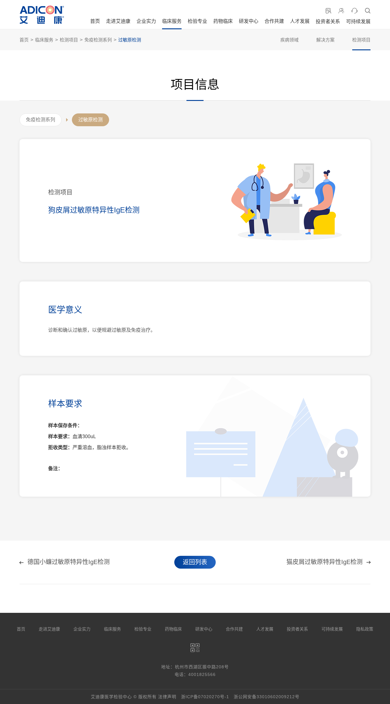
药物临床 (223, 21)
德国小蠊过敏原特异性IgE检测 (68, 562)
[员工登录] (328, 11)
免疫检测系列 (98, 39)
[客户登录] (341, 11)
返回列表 (195, 562)
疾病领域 (289, 39)
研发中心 (248, 21)
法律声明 (167, 696)
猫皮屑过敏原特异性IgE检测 (324, 562)
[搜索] (367, 11)
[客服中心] (354, 11)
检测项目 (69, 39)
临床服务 (172, 21)
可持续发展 (358, 21)
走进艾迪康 (118, 21)
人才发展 (300, 21)
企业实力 (146, 21)
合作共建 (274, 21)
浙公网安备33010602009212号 (267, 696)
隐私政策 (364, 629)
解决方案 (325, 39)
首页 (95, 21)
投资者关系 (328, 21)
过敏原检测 (129, 39)
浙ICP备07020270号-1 (205, 696)
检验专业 (197, 21)
